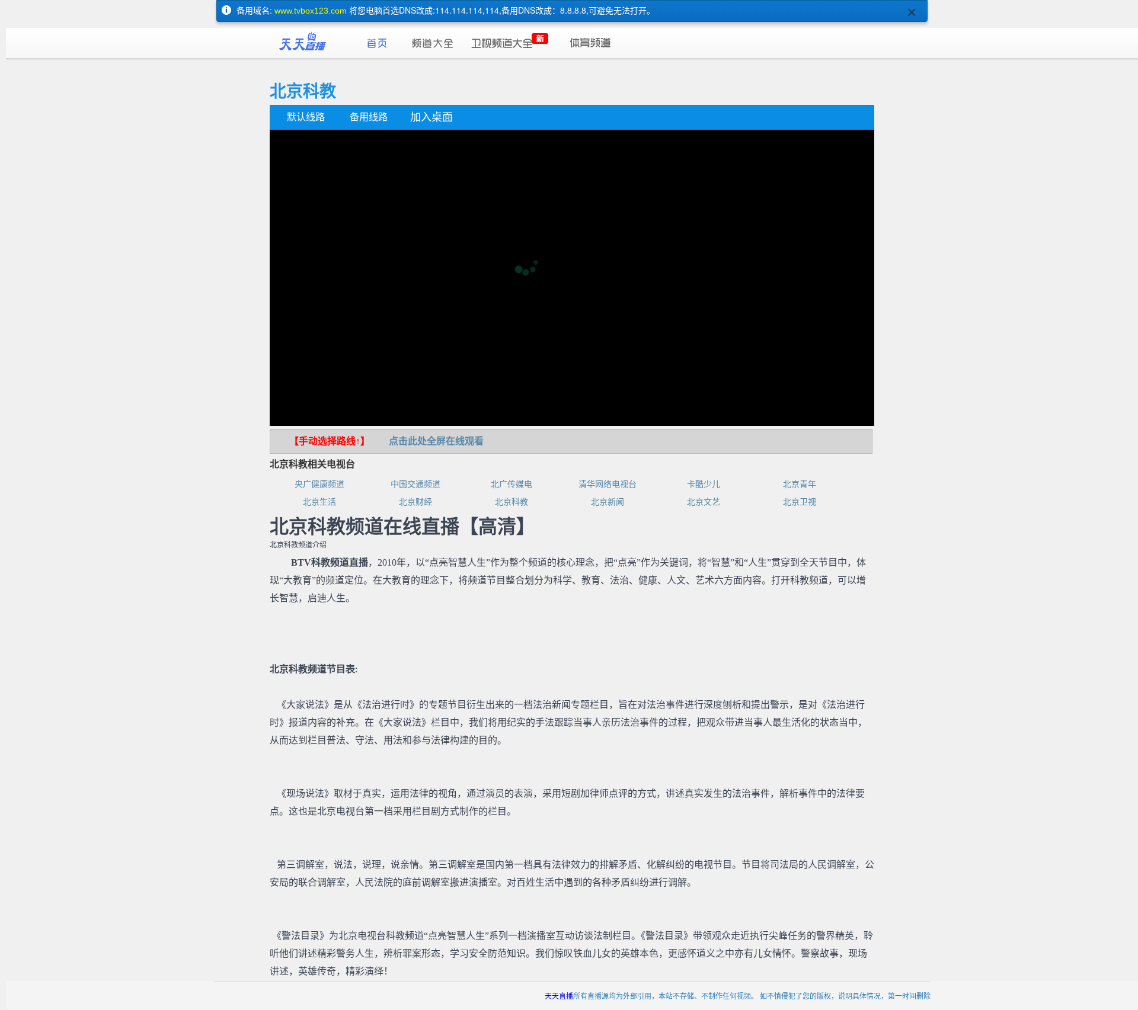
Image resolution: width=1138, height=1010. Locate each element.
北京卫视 (799, 502)
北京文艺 (703, 502)
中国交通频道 (415, 484)
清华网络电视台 (607, 484)
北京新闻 (607, 502)
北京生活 (319, 502)
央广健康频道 (319, 484)
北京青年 (799, 484)
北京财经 (415, 502)
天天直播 (559, 995)
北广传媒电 (511, 484)
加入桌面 (431, 117)
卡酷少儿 (703, 484)
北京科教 (511, 502)
